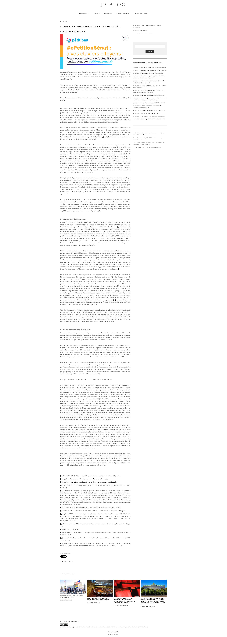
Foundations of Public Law (148, 116)
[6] (77, 255)
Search (150, 51)
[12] (95, 304)
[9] (118, 286)
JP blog (113, 5)
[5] (94, 245)
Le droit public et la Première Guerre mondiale (153, 119)
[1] (80, 122)
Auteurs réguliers (123, 13)
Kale (118, 631)
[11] (114, 300)
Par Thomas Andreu (99, 600)
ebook (158, 110)
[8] (119, 269)
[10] (110, 295)
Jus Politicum (145, 25)
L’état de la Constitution (103, 13)
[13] (98, 410)
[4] (118, 227)
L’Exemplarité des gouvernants (149, 70)
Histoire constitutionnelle (148, 95)
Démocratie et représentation (149, 67)
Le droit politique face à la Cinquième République (154, 85)
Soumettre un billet (141, 13)
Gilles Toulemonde (69, 561)
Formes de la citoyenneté (148, 73)
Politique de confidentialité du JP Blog (69, 621)
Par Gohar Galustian (153, 602)
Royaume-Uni (83, 13)
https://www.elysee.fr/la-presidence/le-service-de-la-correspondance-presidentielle (90, 482)
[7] (100, 267)
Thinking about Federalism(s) (149, 110)
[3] (95, 139)
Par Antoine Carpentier (124, 602)
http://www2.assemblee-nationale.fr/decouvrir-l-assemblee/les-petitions (86, 479)
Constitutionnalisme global (148, 102)
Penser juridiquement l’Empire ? (152, 113)
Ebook (158, 67)
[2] (103, 137)
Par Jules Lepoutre (71, 598)
